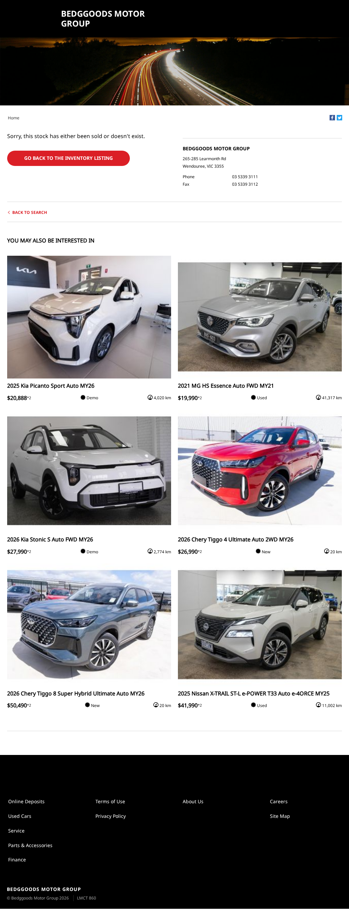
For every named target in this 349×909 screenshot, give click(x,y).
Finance (17, 859)
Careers (279, 801)
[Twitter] (339, 117)
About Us (193, 801)
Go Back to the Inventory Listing (68, 158)
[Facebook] (332, 117)
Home (13, 118)
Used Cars (19, 816)
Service (16, 830)
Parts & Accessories (30, 845)
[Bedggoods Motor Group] (31, 18)
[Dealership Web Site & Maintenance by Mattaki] (331, 894)
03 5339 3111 (245, 177)
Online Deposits (26, 801)
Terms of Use (110, 801)
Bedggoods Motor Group (103, 19)
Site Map (280, 816)
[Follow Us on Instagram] (167, 772)
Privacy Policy (110, 816)
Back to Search (29, 212)
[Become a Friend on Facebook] (181, 772)
